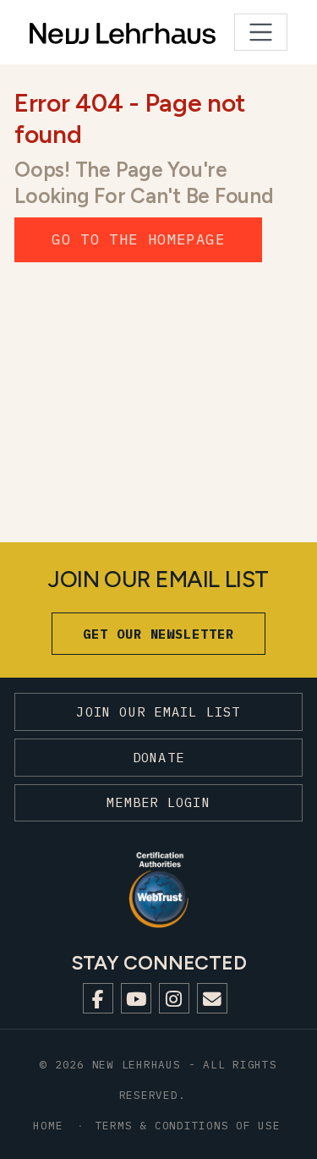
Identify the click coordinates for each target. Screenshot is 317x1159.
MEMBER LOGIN (158, 802)
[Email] (212, 998)
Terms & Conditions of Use (188, 1125)
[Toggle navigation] (260, 33)
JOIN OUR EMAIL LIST (158, 711)
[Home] (81, 32)
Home (48, 1125)
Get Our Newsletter (158, 633)
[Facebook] (98, 998)
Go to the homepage (138, 239)
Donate (158, 757)
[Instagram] (174, 998)
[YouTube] (136, 998)
